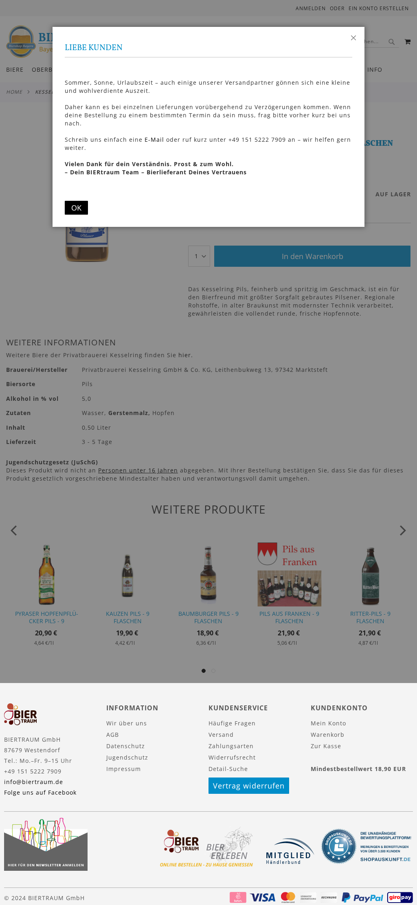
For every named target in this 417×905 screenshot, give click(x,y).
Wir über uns (126, 723)
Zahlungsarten (231, 746)
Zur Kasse (326, 746)
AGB (112, 734)
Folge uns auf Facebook (40, 792)
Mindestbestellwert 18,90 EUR (358, 769)
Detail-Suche (228, 769)
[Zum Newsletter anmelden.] (46, 868)
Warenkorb (328, 734)
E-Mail (154, 139)
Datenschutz (125, 746)
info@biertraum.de (33, 782)
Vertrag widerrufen (249, 786)
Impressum (123, 769)
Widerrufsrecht (232, 757)
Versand (221, 734)
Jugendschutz (127, 757)
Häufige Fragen (232, 723)
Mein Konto (328, 723)
